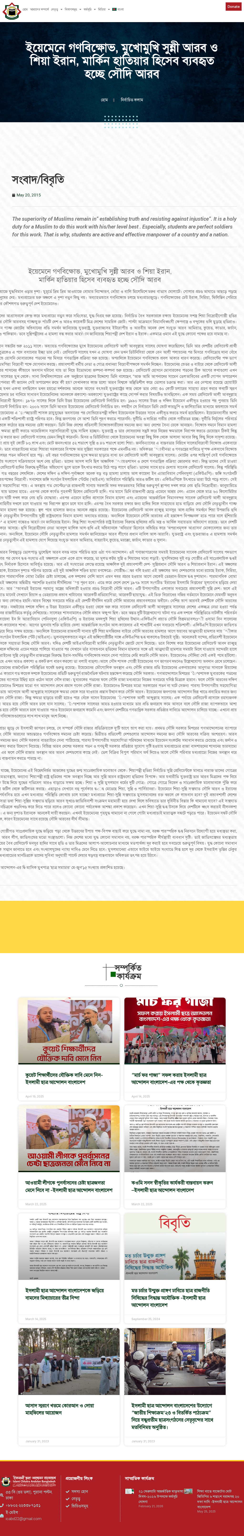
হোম (25, 9)
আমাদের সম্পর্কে (39, 9)
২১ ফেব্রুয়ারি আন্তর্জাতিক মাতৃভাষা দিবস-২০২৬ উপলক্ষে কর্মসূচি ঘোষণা (161, 1496)
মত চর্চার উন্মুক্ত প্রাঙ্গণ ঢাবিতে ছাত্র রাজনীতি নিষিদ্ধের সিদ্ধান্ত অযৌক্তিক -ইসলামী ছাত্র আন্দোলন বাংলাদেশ (171, 1297)
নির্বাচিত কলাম (132, 100)
